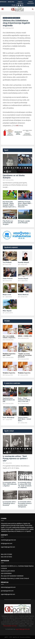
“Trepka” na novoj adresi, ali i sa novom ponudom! (25, 355)
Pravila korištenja (20, 2)
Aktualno (5, 17)
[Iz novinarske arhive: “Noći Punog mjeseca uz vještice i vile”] (17, 444)
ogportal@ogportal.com (8, 547)
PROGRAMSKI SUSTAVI (10, 626)
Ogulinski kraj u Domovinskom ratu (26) (9, 399)
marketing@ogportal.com (8, 540)
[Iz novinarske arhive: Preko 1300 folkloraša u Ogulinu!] (10, 476)
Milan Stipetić (7, 310)
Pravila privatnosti (30, 2)
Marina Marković (23, 294)
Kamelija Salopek (23, 262)
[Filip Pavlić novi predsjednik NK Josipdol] (10, 214)
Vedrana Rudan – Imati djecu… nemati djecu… (24, 419)
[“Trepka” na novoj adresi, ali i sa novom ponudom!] (25, 347)
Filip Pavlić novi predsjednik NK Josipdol (8, 222)
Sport (6, 150)
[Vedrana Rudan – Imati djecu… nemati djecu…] (25, 411)
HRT (17, 126)
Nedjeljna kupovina (9, 373)
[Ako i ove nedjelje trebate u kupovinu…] (10, 329)
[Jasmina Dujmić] (25, 272)
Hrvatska (10, 17)
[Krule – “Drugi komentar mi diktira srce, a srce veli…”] (25, 391)
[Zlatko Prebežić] (10, 272)
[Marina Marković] (25, 288)
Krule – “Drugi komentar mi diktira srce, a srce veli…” (24, 399)
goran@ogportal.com (7, 591)
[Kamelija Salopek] (25, 256)
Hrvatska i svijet (16, 17)
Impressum (3, 1)
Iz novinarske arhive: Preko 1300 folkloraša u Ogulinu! (10, 484)
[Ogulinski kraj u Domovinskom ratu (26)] (10, 391)
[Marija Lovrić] (10, 288)
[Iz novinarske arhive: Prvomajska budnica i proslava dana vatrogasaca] (25, 495)
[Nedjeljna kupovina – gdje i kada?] (10, 347)
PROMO (7, 321)
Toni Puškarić (7, 262)
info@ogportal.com (6, 543)
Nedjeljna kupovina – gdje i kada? (9, 354)
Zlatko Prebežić (8, 278)
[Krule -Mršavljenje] (10, 411)
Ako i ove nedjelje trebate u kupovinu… (9, 336)
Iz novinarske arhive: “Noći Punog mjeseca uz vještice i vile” (15, 458)
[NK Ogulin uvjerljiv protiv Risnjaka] (25, 214)
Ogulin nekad (9, 431)
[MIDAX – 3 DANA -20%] (25, 329)
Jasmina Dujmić (23, 278)
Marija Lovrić (7, 294)
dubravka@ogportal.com (8, 587)
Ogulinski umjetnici (11, 247)
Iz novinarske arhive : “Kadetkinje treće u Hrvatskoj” (9, 503)
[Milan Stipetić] (10, 304)
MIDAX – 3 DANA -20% (25, 336)
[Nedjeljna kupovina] (10, 366)
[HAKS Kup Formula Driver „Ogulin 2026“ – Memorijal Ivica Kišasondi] (25, 195)
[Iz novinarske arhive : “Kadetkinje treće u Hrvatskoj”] (10, 495)
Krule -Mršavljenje (8, 417)
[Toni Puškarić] (10, 256)
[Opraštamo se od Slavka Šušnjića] (17, 163)
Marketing (11, 1)
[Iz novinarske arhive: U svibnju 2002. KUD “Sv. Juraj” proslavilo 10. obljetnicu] (25, 476)
